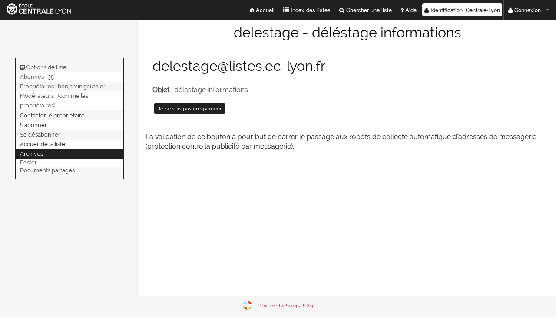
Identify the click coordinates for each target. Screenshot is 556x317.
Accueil (264, 10)
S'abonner (33, 124)
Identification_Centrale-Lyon (464, 10)
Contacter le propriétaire (52, 115)
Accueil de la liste (42, 144)
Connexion (527, 10)
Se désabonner (40, 134)
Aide (410, 10)
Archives (31, 153)
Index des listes (310, 10)
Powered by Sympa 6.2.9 (285, 306)
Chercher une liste (368, 10)
